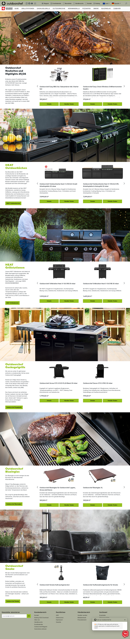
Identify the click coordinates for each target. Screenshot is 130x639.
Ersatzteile (102, 615)
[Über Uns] (7, 8)
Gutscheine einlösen (40, 629)
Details (49, 104)
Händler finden (69, 104)
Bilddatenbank (82, 617)
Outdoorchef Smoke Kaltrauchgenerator (55, 585)
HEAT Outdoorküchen (13, 203)
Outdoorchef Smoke (12, 601)
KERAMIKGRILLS (74, 8)
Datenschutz (59, 617)
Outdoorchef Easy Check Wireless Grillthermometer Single (102, 88)
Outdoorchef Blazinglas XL (49, 488)
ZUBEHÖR (117, 8)
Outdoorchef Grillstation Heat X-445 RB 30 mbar (101, 284)
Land (107, 3)
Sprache (117, 3)
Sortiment (103, 612)
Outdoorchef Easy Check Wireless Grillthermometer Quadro (59, 88)
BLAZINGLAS (106, 8)
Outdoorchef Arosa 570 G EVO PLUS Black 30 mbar (58, 383)
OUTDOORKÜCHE (59, 8)
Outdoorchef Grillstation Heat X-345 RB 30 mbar (57, 284)
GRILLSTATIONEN (27, 8)
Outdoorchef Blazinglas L (92, 488)
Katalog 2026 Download (41, 617)
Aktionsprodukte (104, 617)
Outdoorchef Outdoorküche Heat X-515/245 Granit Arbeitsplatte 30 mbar (102, 185)
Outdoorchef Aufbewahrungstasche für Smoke (100, 585)
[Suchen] (126, 3)
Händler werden (82, 615)
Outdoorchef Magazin (40, 626)
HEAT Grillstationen (12, 303)
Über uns (37, 620)
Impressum (59, 620)
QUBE (17, 8)
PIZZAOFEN (86, 8)
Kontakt (36, 615)
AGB (57, 615)
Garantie (58, 622)
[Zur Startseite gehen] (12, 3)
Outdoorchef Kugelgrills (14, 407)
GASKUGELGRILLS (43, 8)
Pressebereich (82, 620)
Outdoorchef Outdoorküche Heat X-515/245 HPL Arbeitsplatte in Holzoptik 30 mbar (58, 185)
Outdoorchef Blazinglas (13, 504)
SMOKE (96, 8)
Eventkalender (38, 624)
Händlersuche (38, 622)
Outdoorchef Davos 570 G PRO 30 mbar (97, 383)
